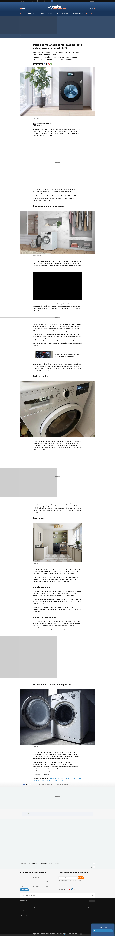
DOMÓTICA (65, 13)
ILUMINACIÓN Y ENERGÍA (76, 13)
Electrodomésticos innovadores (45, 784)
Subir (91, 900)
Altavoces (42, 35)
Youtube (91, 13)
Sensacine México (46, 924)
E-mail (51, 64)
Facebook (44, 64)
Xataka (22, 907)
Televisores (23, 876)
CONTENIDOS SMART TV (39, 13)
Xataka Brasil (23, 925)
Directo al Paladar (57, 907)
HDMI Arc (66, 867)
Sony (80, 35)
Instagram (89, 13)
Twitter (94, 13)
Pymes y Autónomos (88, 909)
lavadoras (56, 784)
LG (57, 35)
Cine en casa (36, 886)
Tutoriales (35, 880)
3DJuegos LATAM (35, 924)
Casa (66, 784)
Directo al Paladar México (57, 924)
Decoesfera (77, 909)
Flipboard (87, 13)
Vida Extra (34, 909)
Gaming (62, 35)
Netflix (37, 35)
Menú (23, 9)
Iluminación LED (36, 883)
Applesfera (23, 910)
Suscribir (80, 877)
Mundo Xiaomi (24, 915)
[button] (44, 123)
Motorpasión (67, 907)
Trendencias (77, 907)
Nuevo (91, 9)
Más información (67, 934)
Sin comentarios (38, 64)
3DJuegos (34, 907)
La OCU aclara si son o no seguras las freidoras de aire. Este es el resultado (43, 863)
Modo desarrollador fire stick (76, 867)
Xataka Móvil (23, 909)
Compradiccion (78, 910)
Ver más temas (24, 889)
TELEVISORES (27, 13)
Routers (22, 886)
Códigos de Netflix (54, 867)
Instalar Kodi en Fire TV (43, 867)
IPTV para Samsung (88, 867)
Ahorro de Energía (25, 883)
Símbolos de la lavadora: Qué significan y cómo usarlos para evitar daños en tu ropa (67, 355)
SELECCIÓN (51, 13)
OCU (63, 198)
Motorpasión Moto (68, 909)
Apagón (32, 35)
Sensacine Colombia (44, 926)
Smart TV (48, 883)
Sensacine (44, 907)
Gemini (48, 35)
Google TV (53, 35)
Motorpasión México (67, 924)
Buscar (92, 895)
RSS (75, 889)
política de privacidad (76, 880)
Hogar (47, 876)
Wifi (47, 886)
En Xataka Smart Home (59, 352)
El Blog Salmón (89, 907)
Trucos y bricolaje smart (50, 880)
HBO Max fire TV (33, 867)
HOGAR (58, 13)
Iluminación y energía (25, 880)
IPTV (61, 867)
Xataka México (24, 924)
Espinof (44, 909)
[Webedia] (24, 900)
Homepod (85, 35)
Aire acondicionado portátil (71, 35)
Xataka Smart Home (57, 6)
